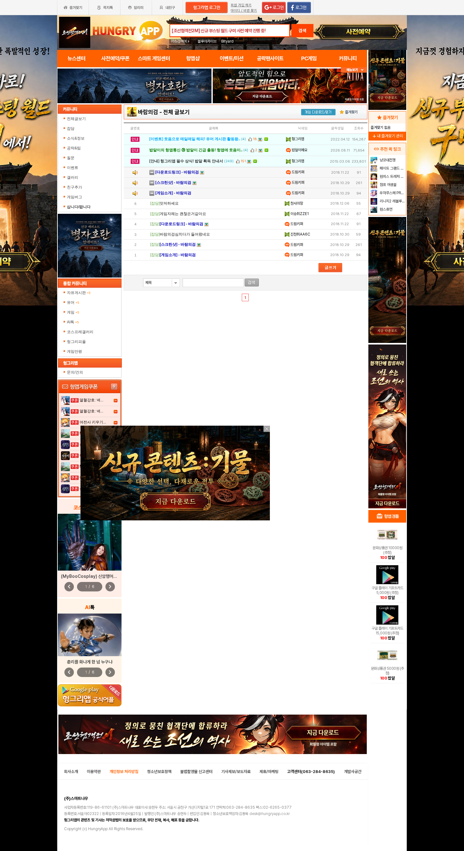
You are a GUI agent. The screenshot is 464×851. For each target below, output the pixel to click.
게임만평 (74, 351)
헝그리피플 (76, 341)
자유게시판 (79, 293)
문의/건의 (75, 372)
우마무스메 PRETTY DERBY (392, 193)
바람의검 (148, 112)
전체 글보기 (176, 112)
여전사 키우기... (93, 422)
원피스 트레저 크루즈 (392, 176)
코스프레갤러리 (80, 332)
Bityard (227, 41)
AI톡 (73, 322)
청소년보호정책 (159, 771)
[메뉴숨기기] (354, 70)
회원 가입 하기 (241, 5)
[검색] (252, 282)
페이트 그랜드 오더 (392, 168)
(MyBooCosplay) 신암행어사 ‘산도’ (94, 576)
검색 (302, 30)
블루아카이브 (207, 41)
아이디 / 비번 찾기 (244, 11)
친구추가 (74, 187)
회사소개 (71, 771)
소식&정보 (76, 138)
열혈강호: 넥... (91, 400)
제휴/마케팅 (268, 771)
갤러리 (72, 177)
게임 (73, 312)
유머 (73, 302)
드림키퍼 (297, 172)
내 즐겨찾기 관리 (387, 136)
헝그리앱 (297, 139)
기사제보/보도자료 (236, 771)
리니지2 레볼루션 (392, 201)
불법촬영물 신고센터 (196, 771)
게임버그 (74, 197)
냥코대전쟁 (387, 160)
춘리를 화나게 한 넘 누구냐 (89, 661)
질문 (70, 158)
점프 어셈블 (387, 185)
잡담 (70, 128)
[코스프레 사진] (90, 542)
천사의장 (296, 203)
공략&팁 (74, 148)
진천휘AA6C (299, 234)
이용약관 (94, 771)
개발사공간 (352, 771)
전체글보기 (76, 119)
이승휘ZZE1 (299, 214)
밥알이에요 (299, 150)
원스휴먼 (385, 209)
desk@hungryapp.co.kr (269, 814)
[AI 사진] (90, 635)
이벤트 (72, 167)
